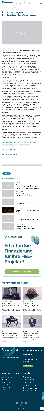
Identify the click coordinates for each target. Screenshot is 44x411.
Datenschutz (25, 408)
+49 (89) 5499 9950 (31, 388)
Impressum (18, 408)
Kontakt (4, 389)
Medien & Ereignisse (8, 387)
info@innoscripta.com (32, 390)
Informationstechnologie (8, 8)
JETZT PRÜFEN (28, 365)
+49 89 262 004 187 (31, 385)
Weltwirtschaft (6, 382)
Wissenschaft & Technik (9, 377)
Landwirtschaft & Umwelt (10, 385)
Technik (4, 380)
